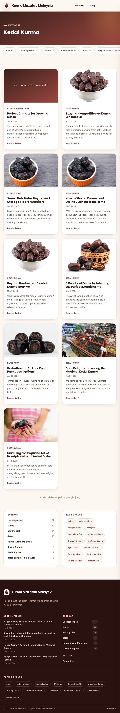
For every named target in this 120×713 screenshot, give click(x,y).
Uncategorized (29, 50)
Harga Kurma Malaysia (30, 541)
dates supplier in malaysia (30, 557)
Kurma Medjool (75, 561)
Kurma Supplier (30, 547)
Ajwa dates (73, 547)
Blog (92, 5)
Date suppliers (74, 554)
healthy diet (68, 50)
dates (87, 50)
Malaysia (91, 527)
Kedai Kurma (30, 552)
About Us (79, 5)
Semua (9, 50)
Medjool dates (74, 527)
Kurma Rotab (94, 561)
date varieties (85, 521)
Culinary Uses (74, 541)
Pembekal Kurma (91, 547)
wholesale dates (95, 534)
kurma (50, 50)
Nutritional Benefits (95, 541)
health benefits (75, 534)
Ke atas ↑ (111, 708)
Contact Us (68, 661)
